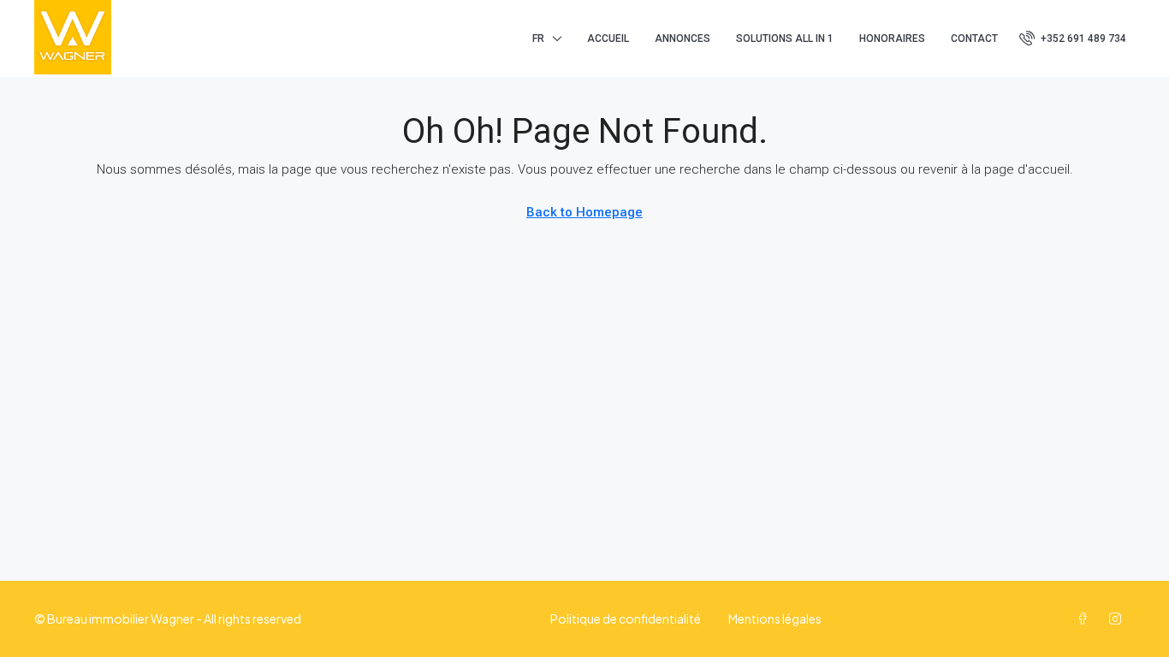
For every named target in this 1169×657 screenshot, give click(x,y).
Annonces (682, 38)
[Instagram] (1118, 618)
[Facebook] (1086, 618)
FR (538, 38)
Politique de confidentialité (625, 618)
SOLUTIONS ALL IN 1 (785, 38)
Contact (974, 38)
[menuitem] (1073, 38)
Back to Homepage (584, 212)
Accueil (608, 38)
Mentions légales (775, 618)
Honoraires (892, 38)
